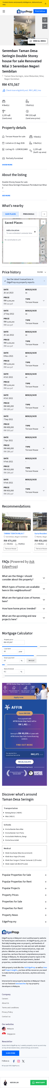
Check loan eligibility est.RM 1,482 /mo (23, 90)
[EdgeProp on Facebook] (14, 1061)
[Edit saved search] (44, 26)
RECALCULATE (24, 761)
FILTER (40, 272)
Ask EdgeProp (29, 967)
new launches (21, 983)
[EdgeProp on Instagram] (18, 1061)
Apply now (18, 697)
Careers (5, 998)
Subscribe (10, 1053)
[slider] (38, 646)
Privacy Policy (7, 1012)
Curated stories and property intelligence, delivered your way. (22, 3)
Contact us (6, 1016)
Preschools (28, 214)
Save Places (10, 214)
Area (45, 967)
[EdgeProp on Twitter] (23, 1061)
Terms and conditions (10, 1007)
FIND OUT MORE (24, 745)
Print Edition (40, 11)
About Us (5, 1003)
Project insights (11, 970)
